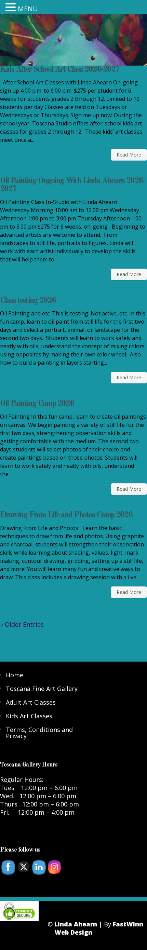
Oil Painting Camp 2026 (37, 404)
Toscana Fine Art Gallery (42, 688)
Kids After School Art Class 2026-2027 (59, 70)
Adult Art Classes (31, 702)
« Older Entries (22, 624)
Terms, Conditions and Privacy (39, 732)
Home (14, 675)
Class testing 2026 (28, 301)
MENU (28, 8)
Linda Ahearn (75, 924)
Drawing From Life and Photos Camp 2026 (66, 515)
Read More (129, 154)
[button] (11, 6)
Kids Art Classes (29, 716)
